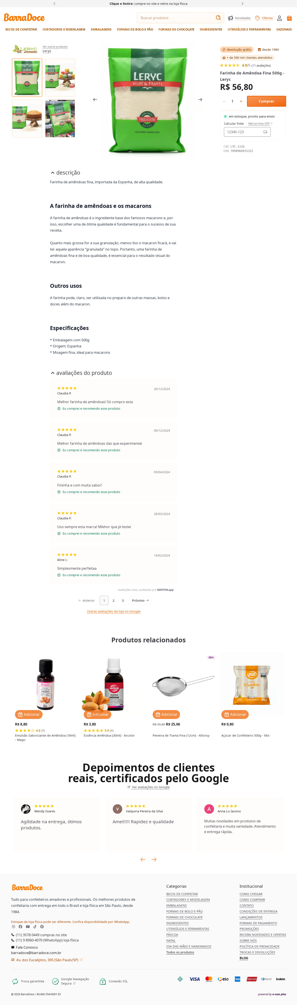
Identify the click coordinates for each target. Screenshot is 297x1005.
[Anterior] (55, 3)
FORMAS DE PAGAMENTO (258, 923)
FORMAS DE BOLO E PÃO (184, 911)
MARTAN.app (165, 590)
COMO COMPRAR (252, 899)
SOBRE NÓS (248, 940)
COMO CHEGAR (251, 894)
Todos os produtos (180, 952)
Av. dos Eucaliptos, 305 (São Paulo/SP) (47, 959)
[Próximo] (242, 3)
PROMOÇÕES (249, 929)
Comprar (266, 101)
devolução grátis (239, 49)
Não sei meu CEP (259, 123)
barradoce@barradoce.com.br (36, 952)
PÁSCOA (172, 935)
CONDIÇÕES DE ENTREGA (258, 911)
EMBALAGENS (176, 905)
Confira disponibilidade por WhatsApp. (101, 922)
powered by (272, 994)
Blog (244, 958)
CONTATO (247, 905)
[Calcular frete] (265, 132)
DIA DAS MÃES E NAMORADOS (188, 946)
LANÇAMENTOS (251, 917)
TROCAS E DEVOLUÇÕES (257, 952)
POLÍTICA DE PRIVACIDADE (260, 946)
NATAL (171, 940)
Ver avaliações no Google (150, 787)
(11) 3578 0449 (27, 934)
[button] (279, 18)
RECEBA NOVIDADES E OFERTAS (263, 935)
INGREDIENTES (177, 923)
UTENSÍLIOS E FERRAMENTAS (187, 929)
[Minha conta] (279, 18)
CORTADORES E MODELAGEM (188, 899)
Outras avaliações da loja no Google (113, 611)
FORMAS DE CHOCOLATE (184, 917)
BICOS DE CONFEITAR (182, 894)
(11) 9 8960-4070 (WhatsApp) (39, 940)
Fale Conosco (26, 947)
